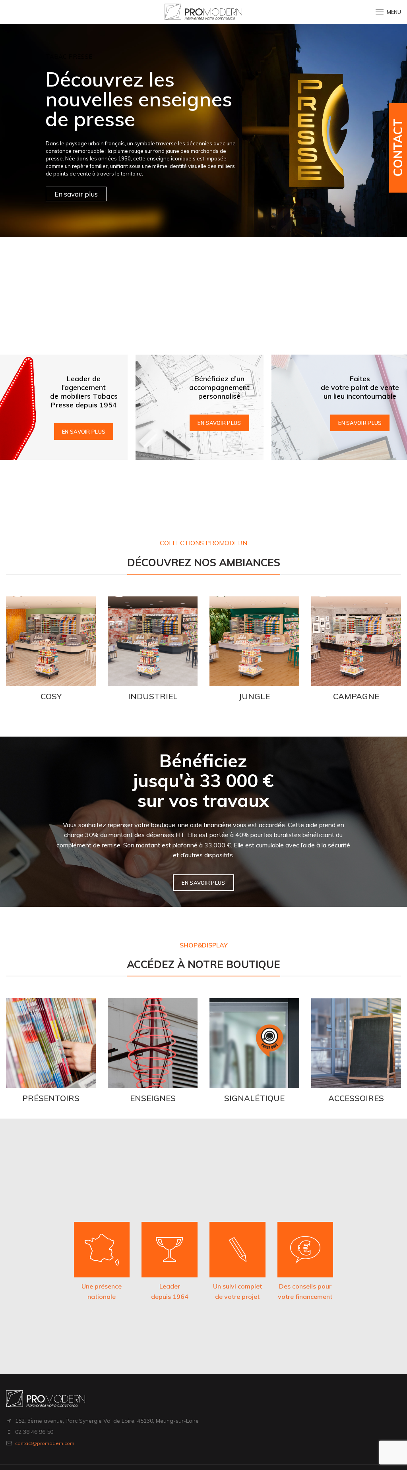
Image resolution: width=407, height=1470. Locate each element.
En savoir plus (83, 431)
